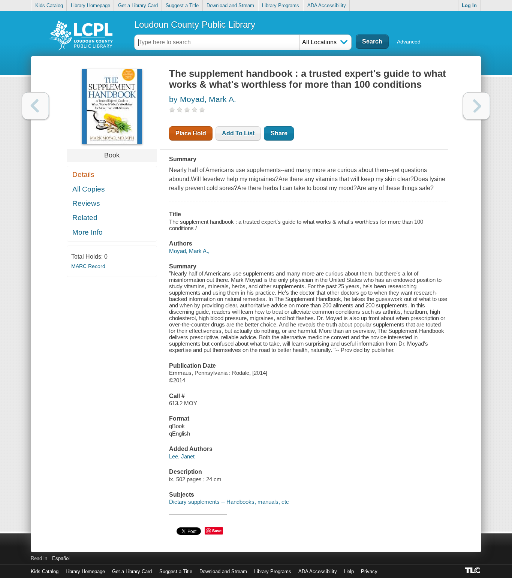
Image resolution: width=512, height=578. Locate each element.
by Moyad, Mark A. (202, 99)
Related (84, 218)
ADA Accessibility (326, 5)
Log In (469, 5)
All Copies (88, 189)
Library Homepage (90, 5)
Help (349, 571)
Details (83, 174)
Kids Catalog (49, 5)
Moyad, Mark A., (189, 251)
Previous (35, 106)
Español (61, 558)
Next (476, 106)
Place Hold (190, 133)
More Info (87, 232)
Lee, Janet (182, 456)
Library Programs (280, 5)
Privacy (369, 571)
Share (279, 133)
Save (217, 530)
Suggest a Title (182, 5)
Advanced (409, 42)
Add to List (238, 133)
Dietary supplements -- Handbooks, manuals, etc (229, 502)
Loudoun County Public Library (194, 24)
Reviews (86, 203)
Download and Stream (230, 5)
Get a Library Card (138, 5)
